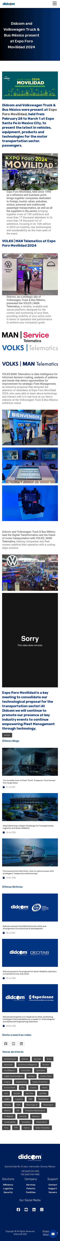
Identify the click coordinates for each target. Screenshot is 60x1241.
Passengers (48, 1105)
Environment (9, 1088)
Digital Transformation (13, 1076)
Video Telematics (43, 1128)
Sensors (35, 1116)
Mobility (7, 1105)
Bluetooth (8, 1065)
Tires (6, 1128)
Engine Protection (40, 1082)
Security (22, 1116)
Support (52, 1188)
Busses (46, 1065)
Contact (52, 1185)
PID (17, 1111)
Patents (7, 1111)
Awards (25, 1059)
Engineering (21, 1082)
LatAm (6, 1099)
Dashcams (40, 1070)
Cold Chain (25, 1070)
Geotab (17, 1093)
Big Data (37, 1059)
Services (30, 1185)
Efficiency (8, 1185)
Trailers (27, 1128)
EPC (22, 1088)
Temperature (41, 1122)
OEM (18, 1105)
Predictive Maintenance (35, 1111)
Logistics (19, 1099)
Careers (53, 1192)
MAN (30, 1099)
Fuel (6, 1093)
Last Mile (42, 1093)
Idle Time (29, 1093)
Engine (7, 1082)
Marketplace (43, 1099)
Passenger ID (31, 1105)
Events (7, 735)
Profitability (8, 1116)
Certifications (9, 1070)
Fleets (44, 1088)
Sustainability (9, 1122)
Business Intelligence (27, 1065)
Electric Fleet (45, 1076)
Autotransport (10, 1059)
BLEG (49, 1059)
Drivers (31, 1076)
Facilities (31, 1192)
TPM (16, 1128)
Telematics (25, 1122)
